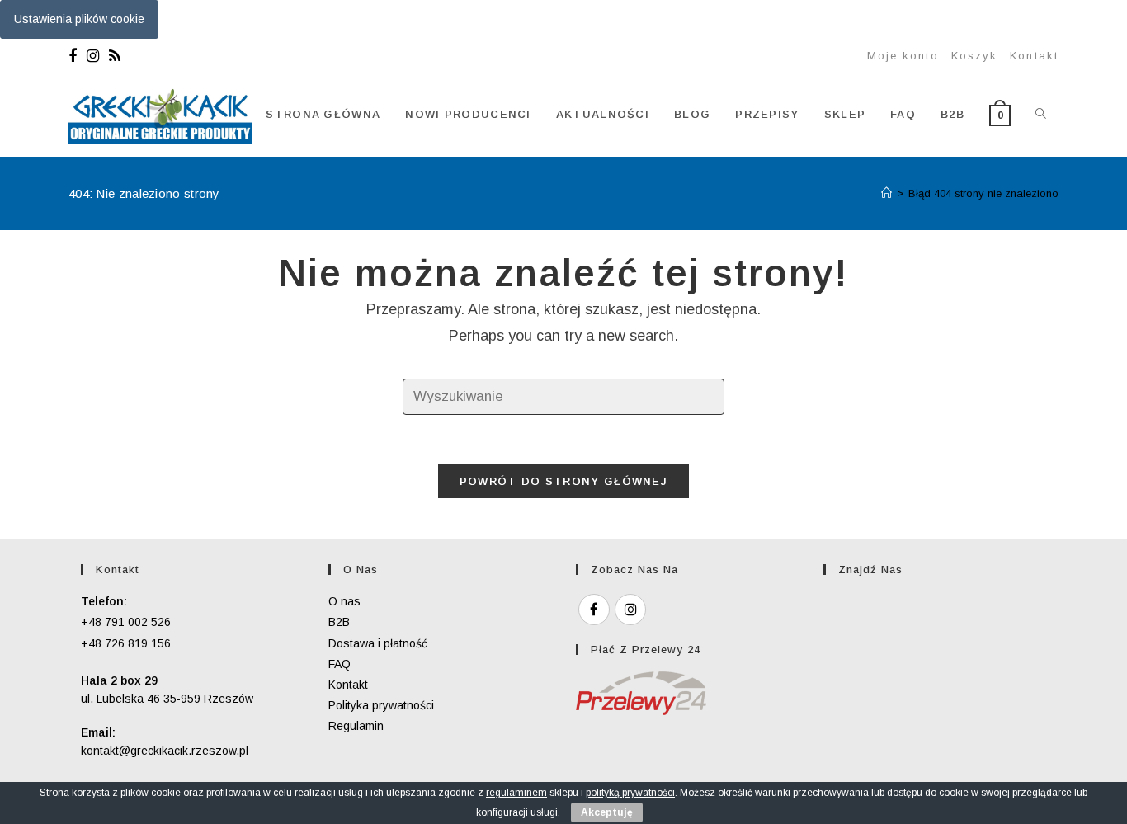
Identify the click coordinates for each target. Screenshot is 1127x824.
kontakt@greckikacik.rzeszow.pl (164, 750)
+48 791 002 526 (126, 622)
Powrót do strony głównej (563, 481)
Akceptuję (607, 812)
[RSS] (114, 56)
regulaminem (516, 792)
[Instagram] (93, 56)
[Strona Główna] (886, 193)
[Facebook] (75, 56)
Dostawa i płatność (377, 643)
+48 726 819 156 (126, 643)
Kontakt (1034, 55)
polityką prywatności (630, 792)
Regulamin (356, 725)
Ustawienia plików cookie (79, 19)
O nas (344, 601)
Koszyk (974, 55)
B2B (339, 622)
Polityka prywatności (381, 705)
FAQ (339, 664)
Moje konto (903, 55)
